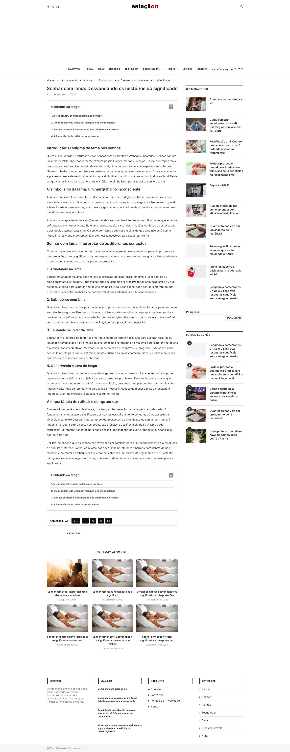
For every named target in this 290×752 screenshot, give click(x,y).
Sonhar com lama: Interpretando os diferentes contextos (86, 129)
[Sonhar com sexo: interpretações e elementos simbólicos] (67, 573)
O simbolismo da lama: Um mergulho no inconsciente (84, 122)
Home (50, 80)
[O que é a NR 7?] (196, 190)
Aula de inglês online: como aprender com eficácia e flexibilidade (224, 209)
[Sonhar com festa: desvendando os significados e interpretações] (157, 573)
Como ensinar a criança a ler (226, 101)
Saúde (206, 689)
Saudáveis (74, 69)
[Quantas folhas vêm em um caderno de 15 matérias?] (196, 231)
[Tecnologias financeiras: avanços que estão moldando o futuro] (196, 251)
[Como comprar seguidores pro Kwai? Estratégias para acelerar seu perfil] (196, 124)
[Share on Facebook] (85, 521)
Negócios (114, 69)
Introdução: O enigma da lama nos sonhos (77, 115)
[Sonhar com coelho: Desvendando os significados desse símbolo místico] (112, 618)
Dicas (101, 69)
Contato (202, 69)
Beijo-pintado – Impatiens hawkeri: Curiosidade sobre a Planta (226, 434)
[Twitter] (52, 6)
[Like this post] (77, 521)
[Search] (241, 6)
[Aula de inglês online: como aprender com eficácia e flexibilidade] (196, 210)
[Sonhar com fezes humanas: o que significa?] (112, 573)
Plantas (206, 704)
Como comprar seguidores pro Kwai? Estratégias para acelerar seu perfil (225, 125)
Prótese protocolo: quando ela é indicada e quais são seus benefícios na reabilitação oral (226, 169)
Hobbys (171, 69)
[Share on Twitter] (93, 521)
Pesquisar (192, 312)
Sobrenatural (151, 69)
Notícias (187, 69)
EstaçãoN (73, 533)
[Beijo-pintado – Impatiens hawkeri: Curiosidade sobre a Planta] (196, 436)
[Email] (57, 6)
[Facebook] (48, 6)
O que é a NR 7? (220, 185)
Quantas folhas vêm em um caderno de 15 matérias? (225, 229)
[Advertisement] (145, 38)
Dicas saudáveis (212, 728)
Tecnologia (131, 69)
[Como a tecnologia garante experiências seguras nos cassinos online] (196, 393)
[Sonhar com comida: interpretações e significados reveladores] (67, 618)
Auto (205, 736)
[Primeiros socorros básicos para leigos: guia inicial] (196, 271)
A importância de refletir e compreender (77, 136)
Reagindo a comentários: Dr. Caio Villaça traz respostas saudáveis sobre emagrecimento (225, 292)
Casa (90, 69)
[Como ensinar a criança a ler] (196, 104)
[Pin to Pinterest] (101, 521)
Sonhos (87, 80)
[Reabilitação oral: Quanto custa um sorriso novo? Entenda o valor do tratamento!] (196, 146)
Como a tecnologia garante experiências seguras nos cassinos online (224, 394)
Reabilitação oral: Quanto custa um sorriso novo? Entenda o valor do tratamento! (226, 147)
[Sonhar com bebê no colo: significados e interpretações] (157, 618)
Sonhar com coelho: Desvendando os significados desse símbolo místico (112, 640)
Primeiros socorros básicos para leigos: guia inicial (225, 270)
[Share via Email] (108, 521)
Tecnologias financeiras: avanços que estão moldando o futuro (225, 250)
